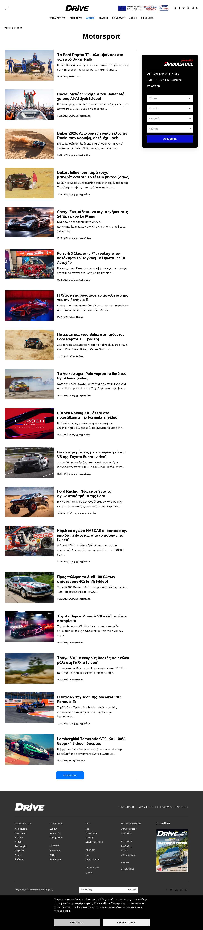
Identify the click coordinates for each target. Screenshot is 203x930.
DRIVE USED (147, 18)
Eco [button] (88, 824)
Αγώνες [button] (54, 845)
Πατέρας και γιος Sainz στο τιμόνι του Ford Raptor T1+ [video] (90, 336)
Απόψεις (19, 859)
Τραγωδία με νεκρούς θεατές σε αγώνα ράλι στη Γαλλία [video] (93, 660)
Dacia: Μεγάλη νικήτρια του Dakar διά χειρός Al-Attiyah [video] (91, 96)
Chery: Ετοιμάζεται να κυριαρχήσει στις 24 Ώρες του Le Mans (92, 214)
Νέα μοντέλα (21, 829)
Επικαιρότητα (57, 18)
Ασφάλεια (20, 850)
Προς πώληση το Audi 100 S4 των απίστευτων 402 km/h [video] (86, 579)
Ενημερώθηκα (126, 922)
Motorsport (55, 859)
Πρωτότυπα (20, 833)
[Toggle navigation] (7, 8)
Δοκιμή (53, 829)
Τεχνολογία (20, 846)
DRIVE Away (118, 18)
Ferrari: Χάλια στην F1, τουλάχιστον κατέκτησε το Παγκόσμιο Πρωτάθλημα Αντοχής (91, 258)
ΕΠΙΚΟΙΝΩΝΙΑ (164, 807)
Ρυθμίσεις (76, 922)
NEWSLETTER (145, 807)
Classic (103, 18)
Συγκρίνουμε (56, 837)
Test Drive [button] (56, 824)
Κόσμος (18, 842)
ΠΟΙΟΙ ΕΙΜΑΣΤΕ (126, 807)
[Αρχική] (77, 8)
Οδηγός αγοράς (129, 829)
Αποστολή (55, 833)
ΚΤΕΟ (124, 851)
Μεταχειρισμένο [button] (131, 824)
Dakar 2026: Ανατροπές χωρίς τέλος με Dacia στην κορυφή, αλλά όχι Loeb (92, 135)
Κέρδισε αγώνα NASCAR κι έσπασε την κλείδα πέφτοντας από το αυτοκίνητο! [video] (92, 535)
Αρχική (7, 28)
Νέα (88, 829)
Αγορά (18, 855)
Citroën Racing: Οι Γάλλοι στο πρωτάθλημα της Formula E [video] (88, 415)
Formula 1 (55, 851)
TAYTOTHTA (181, 807)
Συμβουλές (126, 833)
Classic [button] (90, 850)
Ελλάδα (19, 837)
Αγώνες (90, 18)
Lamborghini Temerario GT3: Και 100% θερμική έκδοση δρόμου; (91, 741)
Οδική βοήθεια (128, 855)
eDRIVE (133, 18)
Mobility (89, 837)
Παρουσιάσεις (92, 859)
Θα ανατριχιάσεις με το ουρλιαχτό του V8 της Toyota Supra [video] (91, 454)
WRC (52, 855)
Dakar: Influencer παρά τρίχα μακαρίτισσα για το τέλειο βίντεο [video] (93, 174)
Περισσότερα (70, 775)
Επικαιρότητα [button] (23, 824)
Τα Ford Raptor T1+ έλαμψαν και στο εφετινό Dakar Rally (90, 57)
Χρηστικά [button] (126, 841)
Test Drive (76, 18)
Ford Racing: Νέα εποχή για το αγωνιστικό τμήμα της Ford (84, 493)
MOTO (89, 873)
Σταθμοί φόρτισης (94, 842)
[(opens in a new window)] (180, 8)
